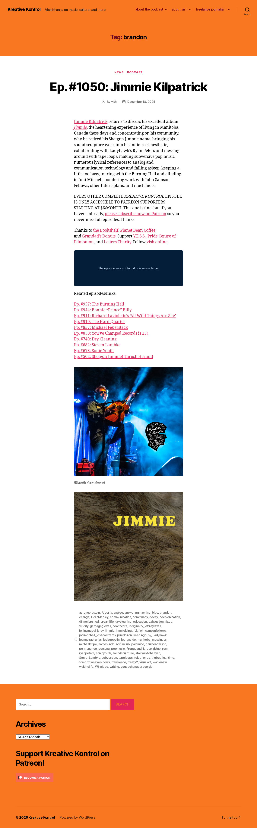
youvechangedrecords (136, 666)
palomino (137, 644)
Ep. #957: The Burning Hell (99, 304)
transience (119, 662)
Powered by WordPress (77, 817)
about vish (179, 9)
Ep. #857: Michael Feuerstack (101, 327)
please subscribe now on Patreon (135, 213)
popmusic (118, 648)
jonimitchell (87, 635)
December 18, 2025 (141, 102)
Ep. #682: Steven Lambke (97, 345)
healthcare (120, 626)
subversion (109, 657)
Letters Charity (117, 242)
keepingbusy (142, 635)
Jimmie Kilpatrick (90, 121)
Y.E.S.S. (139, 236)
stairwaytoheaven (147, 653)
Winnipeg (101, 666)
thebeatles (158, 657)
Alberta (107, 612)
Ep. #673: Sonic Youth (94, 350)
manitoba (144, 639)
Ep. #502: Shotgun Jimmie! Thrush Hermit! (113, 356)
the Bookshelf (105, 230)
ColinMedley (99, 617)
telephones (142, 657)
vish (114, 102)
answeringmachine (138, 612)
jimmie (109, 630)
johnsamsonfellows (152, 630)
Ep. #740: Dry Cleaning (95, 339)
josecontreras (106, 635)
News (118, 72)
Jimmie (80, 127)
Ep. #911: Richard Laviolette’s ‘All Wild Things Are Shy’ (125, 315)
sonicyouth (103, 653)
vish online (157, 242)
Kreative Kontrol (24, 9)
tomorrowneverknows (94, 662)
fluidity (83, 626)
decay (153, 617)
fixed (168, 621)
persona (104, 648)
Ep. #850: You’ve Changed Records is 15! (111, 333)
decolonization (170, 617)
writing (114, 666)
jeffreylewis (153, 626)
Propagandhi (135, 648)
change (84, 617)
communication (120, 617)
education (140, 621)
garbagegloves (100, 626)
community (140, 617)
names (103, 644)
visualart (145, 662)
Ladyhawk (160, 635)
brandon (165, 612)
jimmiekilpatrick (127, 630)
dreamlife (107, 621)
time (171, 657)
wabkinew (160, 662)
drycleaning (123, 621)
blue (155, 612)
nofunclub (123, 644)
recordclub (152, 648)
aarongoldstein (89, 612)
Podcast (135, 72)
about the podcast (149, 9)
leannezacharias (90, 639)
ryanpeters (86, 653)
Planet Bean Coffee (137, 230)
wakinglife (86, 666)
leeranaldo (128, 639)
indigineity (136, 626)
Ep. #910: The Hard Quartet (99, 321)
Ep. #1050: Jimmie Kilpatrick (128, 86)
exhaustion (155, 621)
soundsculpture (123, 653)
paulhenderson (156, 644)
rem (165, 648)
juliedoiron (124, 635)
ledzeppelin (111, 639)
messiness (159, 639)
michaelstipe (88, 644)
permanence (88, 648)
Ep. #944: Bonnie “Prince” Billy (103, 310)
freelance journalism (211, 9)
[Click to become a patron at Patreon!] (75, 777)
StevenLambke (89, 657)
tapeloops (126, 657)
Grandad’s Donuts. (99, 236)
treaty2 (133, 662)
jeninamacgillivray (91, 630)
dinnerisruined (89, 621)
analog (118, 612)
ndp (111, 644)
